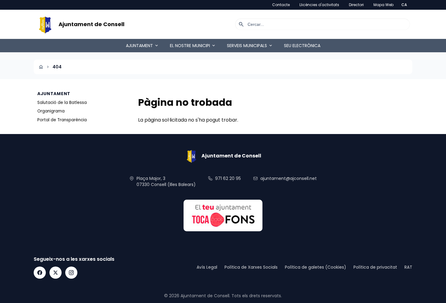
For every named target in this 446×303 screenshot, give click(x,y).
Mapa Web (383, 4)
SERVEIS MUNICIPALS (250, 46)
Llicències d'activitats (319, 4)
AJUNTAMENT (142, 46)
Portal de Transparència (62, 120)
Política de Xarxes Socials (251, 267)
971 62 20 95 (228, 178)
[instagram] (71, 273)
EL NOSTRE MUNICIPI (193, 46)
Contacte (281, 4)
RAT (408, 267)
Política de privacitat (375, 267)
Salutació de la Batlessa (62, 102)
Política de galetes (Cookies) (315, 267)
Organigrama (51, 111)
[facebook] (40, 273)
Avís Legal (207, 267)
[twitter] (55, 273)
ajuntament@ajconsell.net (288, 178)
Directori (356, 4)
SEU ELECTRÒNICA (302, 46)
